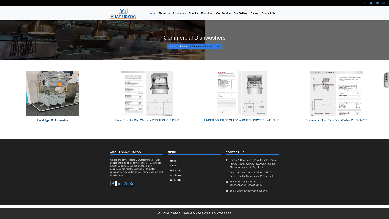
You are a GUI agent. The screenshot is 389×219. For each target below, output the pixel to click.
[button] (365, 3)
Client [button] (193, 13)
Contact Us (268, 13)
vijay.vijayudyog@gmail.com (252, 190)
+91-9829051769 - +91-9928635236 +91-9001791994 (246, 183)
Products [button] (178, 13)
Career (255, 13)
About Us (164, 13)
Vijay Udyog (196, 212)
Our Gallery (241, 13)
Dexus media (224, 212)
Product (184, 46)
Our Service (223, 13)
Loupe (386, 84)
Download (207, 13)
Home (151, 13)
